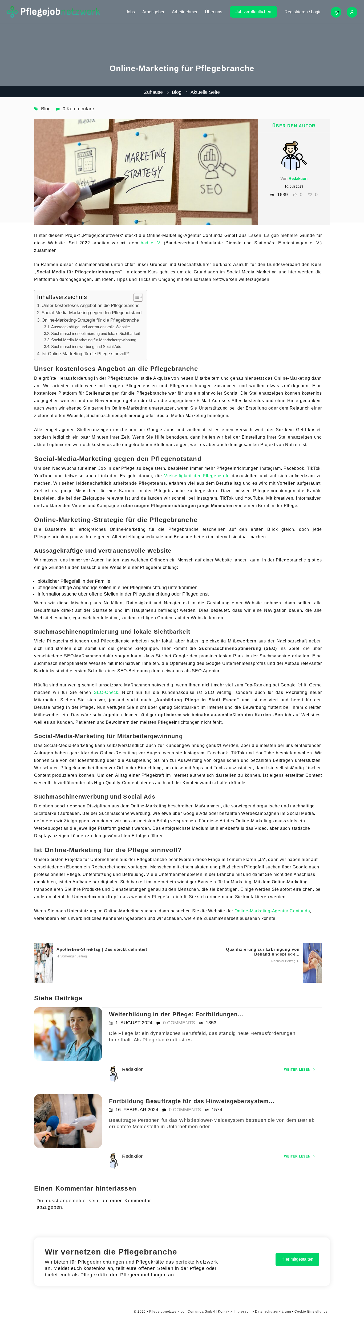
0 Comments (179, 1022)
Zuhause (153, 92)
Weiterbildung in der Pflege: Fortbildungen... (176, 1014)
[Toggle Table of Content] (135, 297)
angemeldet (73, 1200)
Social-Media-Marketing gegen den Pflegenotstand (91, 312)
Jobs (130, 12)
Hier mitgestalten (297, 1259)
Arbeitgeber (153, 12)
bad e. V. (151, 243)
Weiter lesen (298, 1069)
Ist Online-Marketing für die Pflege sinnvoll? (85, 353)
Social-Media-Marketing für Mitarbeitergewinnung (93, 340)
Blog (176, 92)
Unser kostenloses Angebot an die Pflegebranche (90, 305)
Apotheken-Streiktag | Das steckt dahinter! (102, 949)
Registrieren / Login (303, 12)
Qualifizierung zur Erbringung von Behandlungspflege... (263, 951)
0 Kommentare (78, 108)
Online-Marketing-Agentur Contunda (272, 911)
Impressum (243, 1311)
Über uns (213, 12)
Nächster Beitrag (283, 961)
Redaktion (298, 178)
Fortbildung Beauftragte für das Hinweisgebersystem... (191, 1101)
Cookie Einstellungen (312, 1311)
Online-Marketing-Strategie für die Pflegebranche (90, 320)
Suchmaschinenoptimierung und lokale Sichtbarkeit (95, 333)
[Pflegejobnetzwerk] (53, 12)
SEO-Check (106, 692)
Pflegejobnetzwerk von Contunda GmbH (182, 1311)
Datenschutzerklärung (273, 1311)
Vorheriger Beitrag (73, 956)
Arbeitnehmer (184, 12)
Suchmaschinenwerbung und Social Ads (86, 346)
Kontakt (224, 1311)
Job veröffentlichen (253, 11)
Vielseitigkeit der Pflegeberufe (196, 476)
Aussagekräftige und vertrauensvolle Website (90, 327)
